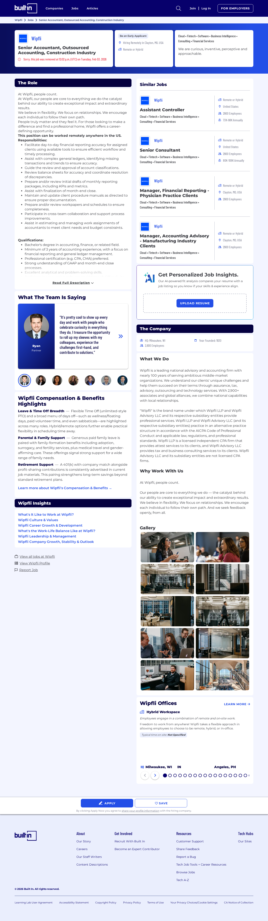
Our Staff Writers (89, 857)
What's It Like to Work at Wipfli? (46, 515)
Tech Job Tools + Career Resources (201, 864)
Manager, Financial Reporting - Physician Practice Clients (174, 193)
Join (193, 8)
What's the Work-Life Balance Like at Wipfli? (56, 531)
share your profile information (140, 810)
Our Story (83, 841)
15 (235, 776)
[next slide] (155, 775)
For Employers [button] (235, 8)
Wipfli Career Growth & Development (50, 525)
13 (225, 776)
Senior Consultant (160, 150)
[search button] (178, 8)
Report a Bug (186, 857)
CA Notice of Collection (238, 902)
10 (210, 776)
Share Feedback (188, 849)
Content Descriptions (92, 864)
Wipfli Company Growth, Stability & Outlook (56, 542)
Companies (54, 8)
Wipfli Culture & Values (38, 520)
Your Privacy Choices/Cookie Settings (194, 902)
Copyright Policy (105, 902)
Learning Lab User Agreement (34, 902)
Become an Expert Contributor (137, 849)
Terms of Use (155, 902)
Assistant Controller (162, 109)
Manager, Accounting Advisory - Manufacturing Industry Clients (174, 240)
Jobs (74, 8)
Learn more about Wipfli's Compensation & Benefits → (65, 488)
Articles (92, 8)
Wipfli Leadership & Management (47, 536)
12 (220, 776)
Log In (206, 8)
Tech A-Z (182, 880)
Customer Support (190, 841)
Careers (82, 849)
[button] (24, 380)
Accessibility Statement (74, 902)
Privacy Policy (132, 902)
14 (230, 776)
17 (245, 776)
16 (240, 776)
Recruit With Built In (130, 841)
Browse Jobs (185, 872)
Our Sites (245, 841)
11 (215, 776)
